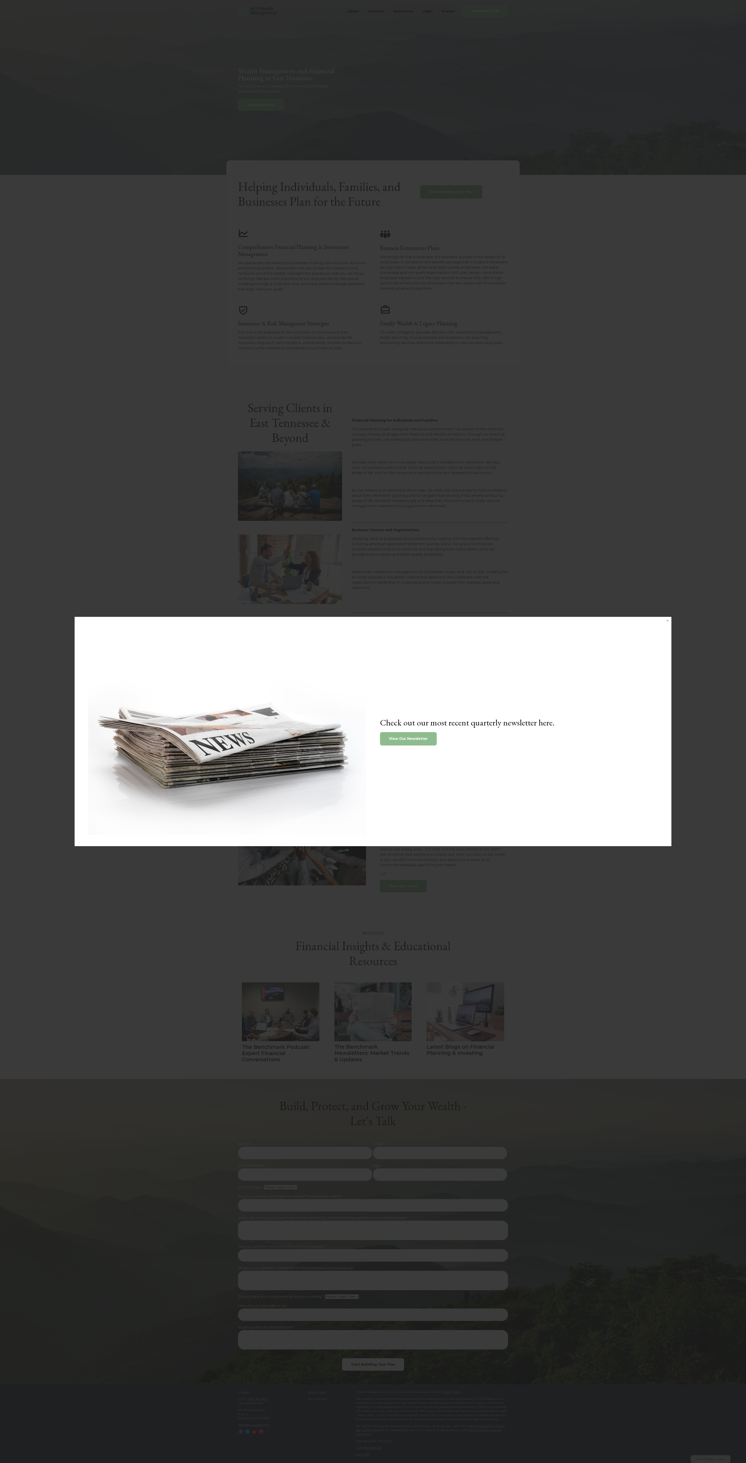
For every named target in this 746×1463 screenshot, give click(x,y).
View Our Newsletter (408, 739)
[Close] (667, 621)
